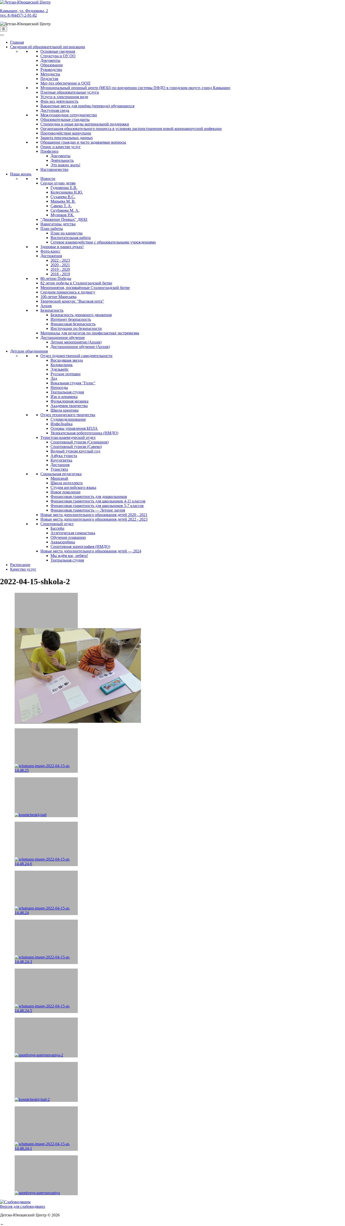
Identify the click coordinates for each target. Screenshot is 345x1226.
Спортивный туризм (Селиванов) (80, 442)
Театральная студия (67, 392)
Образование (51, 65)
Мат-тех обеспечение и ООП (65, 83)
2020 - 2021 (60, 265)
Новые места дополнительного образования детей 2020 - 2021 (93, 515)
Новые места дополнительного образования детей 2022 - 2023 (93, 519)
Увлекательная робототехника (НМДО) (84, 433)
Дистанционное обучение (62, 337)
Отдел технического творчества (67, 415)
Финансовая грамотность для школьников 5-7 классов (97, 505)
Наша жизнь (20, 174)
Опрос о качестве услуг (60, 147)
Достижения (51, 256)
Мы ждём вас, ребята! (69, 555)
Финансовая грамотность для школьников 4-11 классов (98, 501)
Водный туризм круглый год (75, 451)
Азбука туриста (64, 456)
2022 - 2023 (60, 260)
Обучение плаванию (68, 537)
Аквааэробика (63, 542)
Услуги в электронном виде (64, 97)
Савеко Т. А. (61, 206)
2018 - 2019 (60, 274)
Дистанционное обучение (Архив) (80, 346)
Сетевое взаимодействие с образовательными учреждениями (103, 242)
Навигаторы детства (58, 224)
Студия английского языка (73, 487)
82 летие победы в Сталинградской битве (76, 283)
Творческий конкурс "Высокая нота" (72, 301)
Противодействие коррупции (65, 133)
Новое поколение (66, 492)
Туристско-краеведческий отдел (67, 437)
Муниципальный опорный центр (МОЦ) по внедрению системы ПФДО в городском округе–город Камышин (135, 88)
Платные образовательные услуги (69, 92)
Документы (50, 60)
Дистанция (60, 465)
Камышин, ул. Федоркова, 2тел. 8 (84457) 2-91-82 (24, 13)
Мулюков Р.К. (62, 215)
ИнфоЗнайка (61, 424)
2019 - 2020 (60, 269)
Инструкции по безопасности (76, 328)
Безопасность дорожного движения (81, 315)
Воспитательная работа (71, 237)
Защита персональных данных (66, 138)
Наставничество (54, 169)
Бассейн (57, 528)
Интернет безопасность (71, 319)
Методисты (50, 74)
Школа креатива (65, 410)
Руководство (51, 69)
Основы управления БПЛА (74, 428)
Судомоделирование (68, 419)
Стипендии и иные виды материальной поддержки (84, 124)
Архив (46, 306)
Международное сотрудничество (68, 115)
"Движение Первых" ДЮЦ (63, 219)
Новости (47, 178)
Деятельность (62, 160)
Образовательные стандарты (65, 119)
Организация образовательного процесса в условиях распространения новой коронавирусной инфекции (131, 128)
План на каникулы (67, 233)
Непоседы (59, 387)
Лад (54, 378)
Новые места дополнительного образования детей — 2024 (90, 551)
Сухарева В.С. (63, 197)
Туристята (59, 469)
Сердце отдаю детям (58, 183)
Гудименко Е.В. (64, 187)
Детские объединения (29, 351)
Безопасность (51, 310)
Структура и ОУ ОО (58, 56)
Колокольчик (62, 365)
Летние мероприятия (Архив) (76, 342)
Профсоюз (49, 151)
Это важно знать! (65, 165)
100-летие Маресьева (58, 297)
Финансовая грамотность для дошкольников (89, 496)
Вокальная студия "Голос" (73, 383)
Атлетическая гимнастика (73, 533)
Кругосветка (61, 460)
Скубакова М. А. (65, 210)
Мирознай (59, 478)
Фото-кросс (50, 251)
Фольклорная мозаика (69, 401)
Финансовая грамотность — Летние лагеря (88, 510)
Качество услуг (23, 569)
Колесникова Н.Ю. (67, 192)
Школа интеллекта (67, 483)
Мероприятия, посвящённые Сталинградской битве (85, 287)
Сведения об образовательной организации (47, 47)
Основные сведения (57, 51)
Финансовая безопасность (73, 324)
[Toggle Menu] (2, 35)
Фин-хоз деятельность (59, 101)
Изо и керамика (64, 396)
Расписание (20, 565)
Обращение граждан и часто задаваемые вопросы (83, 142)
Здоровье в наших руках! (62, 247)
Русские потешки (66, 374)
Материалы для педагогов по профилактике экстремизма (89, 333)
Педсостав (49, 78)
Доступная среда (54, 110)
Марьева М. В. (63, 201)
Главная (17, 42)
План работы (51, 228)
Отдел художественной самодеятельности (76, 356)
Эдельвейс (60, 369)
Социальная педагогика (61, 474)
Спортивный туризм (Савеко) (76, 446)
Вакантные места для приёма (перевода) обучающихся (87, 106)
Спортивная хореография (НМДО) (80, 546)
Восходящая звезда (67, 360)
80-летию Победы (55, 278)
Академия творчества (69, 406)
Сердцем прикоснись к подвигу (67, 292)
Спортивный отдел (56, 524)
